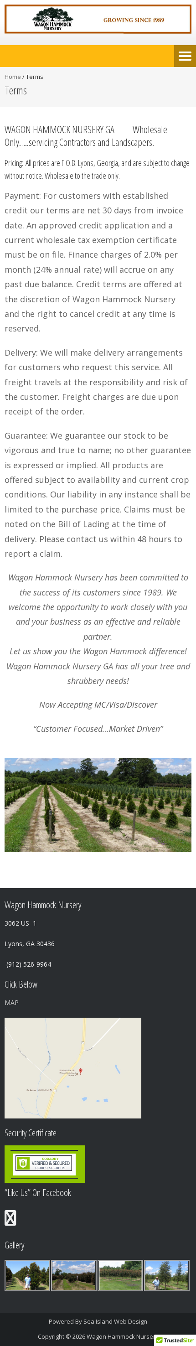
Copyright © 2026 (62, 1336)
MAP (12, 1002)
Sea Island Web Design (115, 1321)
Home (13, 76)
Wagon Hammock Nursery (123, 1336)
